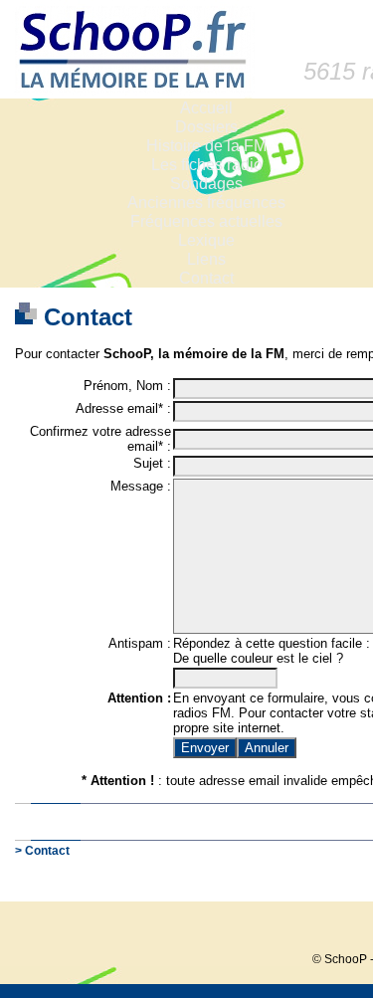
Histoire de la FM (206, 145)
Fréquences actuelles (206, 221)
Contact (206, 278)
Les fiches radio (207, 164)
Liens (206, 259)
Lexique (206, 240)
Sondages (206, 183)
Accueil (206, 108)
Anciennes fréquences (206, 202)
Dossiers (206, 126)
